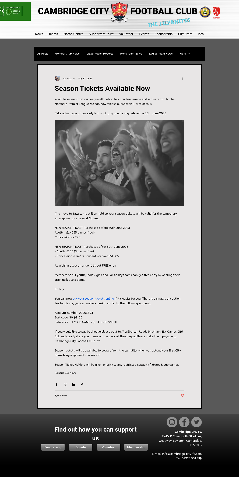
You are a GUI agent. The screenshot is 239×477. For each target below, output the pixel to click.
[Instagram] (172, 422)
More (183, 53)
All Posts (42, 53)
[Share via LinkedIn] (73, 384)
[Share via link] (82, 384)
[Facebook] (184, 422)
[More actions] (182, 78)
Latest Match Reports (100, 53)
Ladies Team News (161, 53)
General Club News (67, 53)
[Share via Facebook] (56, 384)
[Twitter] (196, 422)
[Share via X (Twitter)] (65, 384)
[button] (39, 34)
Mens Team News (131, 53)
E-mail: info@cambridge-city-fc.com (177, 453)
